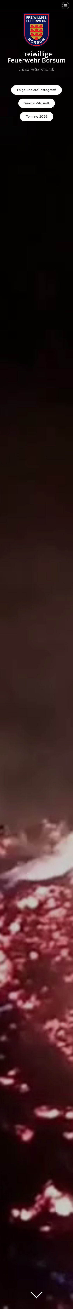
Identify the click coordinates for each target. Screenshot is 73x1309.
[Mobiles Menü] (65, 5)
